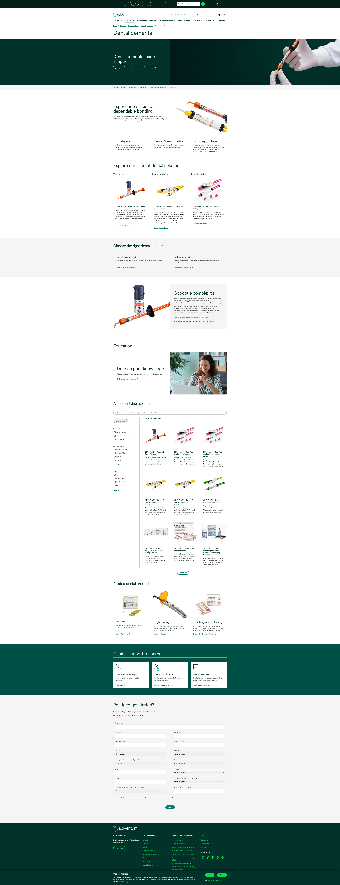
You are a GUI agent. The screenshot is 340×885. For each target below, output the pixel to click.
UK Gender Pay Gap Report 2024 (182, 863)
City (116, 769)
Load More (183, 572)
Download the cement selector (125, 268)
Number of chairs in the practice (184, 760)
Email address (120, 741)
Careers (183, 14)
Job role (177, 751)
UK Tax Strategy (148, 865)
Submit (170, 807)
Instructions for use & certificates (182, 851)
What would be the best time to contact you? (129, 787)
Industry (118, 751)
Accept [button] (209, 875)
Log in (171, 14)
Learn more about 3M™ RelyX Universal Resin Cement (191, 318)
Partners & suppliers (149, 851)
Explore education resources (126, 379)
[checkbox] (115, 432)
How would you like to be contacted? (185, 778)
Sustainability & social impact (152, 854)
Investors (177, 14)
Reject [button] (222, 875)
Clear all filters (121, 421)
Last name (177, 732)
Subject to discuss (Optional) (183, 787)
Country (177, 769)
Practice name (120, 723)
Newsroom (146, 861)
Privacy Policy (123, 882)
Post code (118, 778)
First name (119, 732)
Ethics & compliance (149, 858)
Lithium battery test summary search (183, 854)
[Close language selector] (217, 3)
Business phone (179, 741)
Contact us (204, 840)
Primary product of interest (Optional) (127, 760)
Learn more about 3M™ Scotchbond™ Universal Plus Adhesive (194, 321)
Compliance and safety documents (183, 847)
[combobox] (208, 14)
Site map (203, 847)
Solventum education (178, 843)
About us (145, 840)
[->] (203, 4)
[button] (213, 880)
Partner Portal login (207, 843)
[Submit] (215, 14)
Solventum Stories (177, 840)
